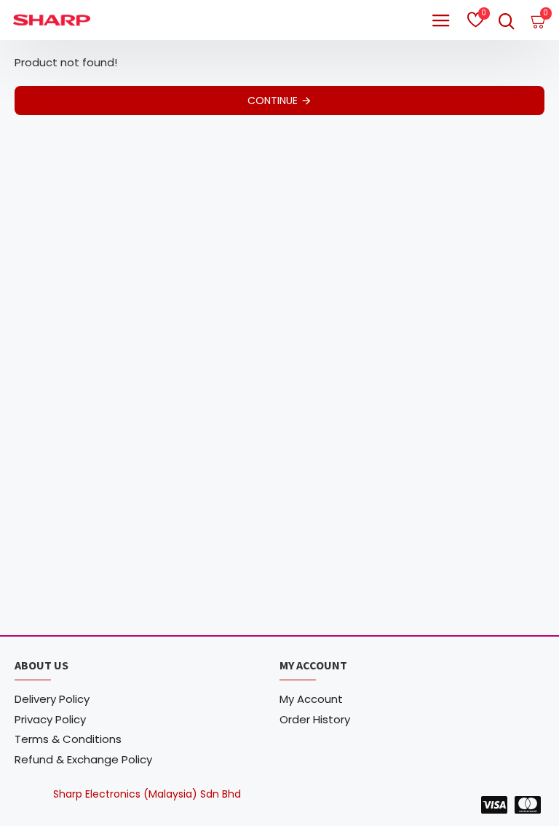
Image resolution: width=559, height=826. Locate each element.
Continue (272, 100)
